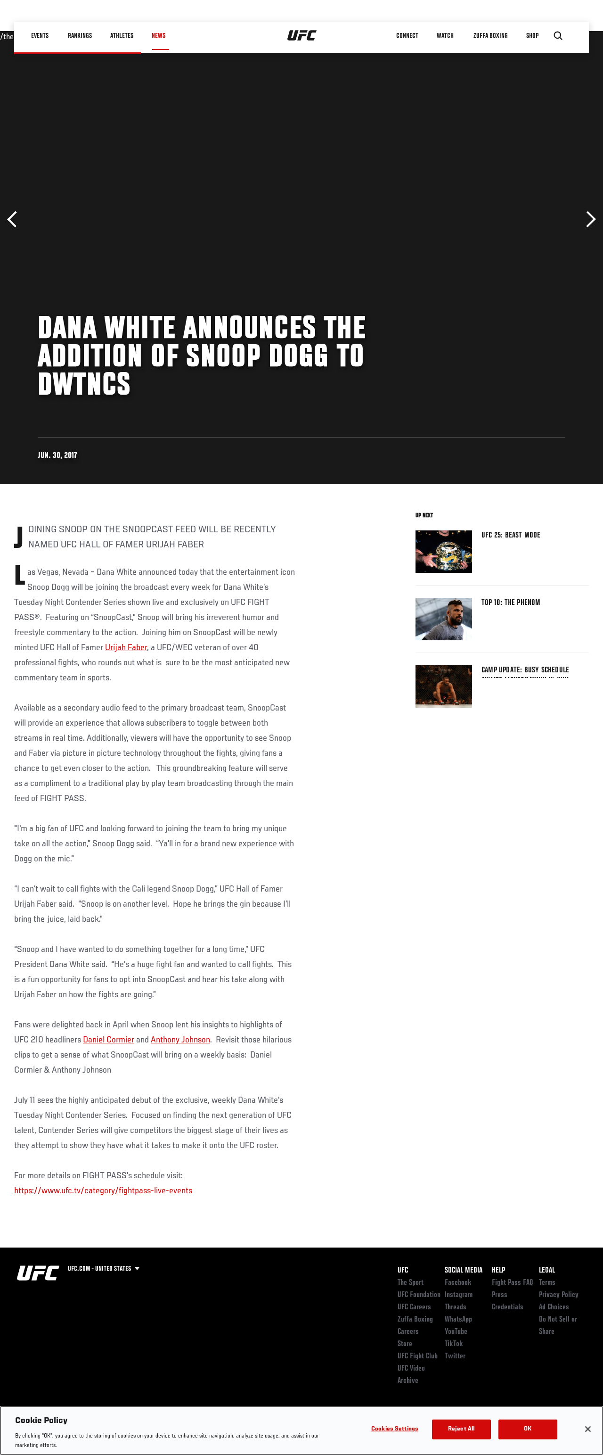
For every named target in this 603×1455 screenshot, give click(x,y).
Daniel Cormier (108, 1040)
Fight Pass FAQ (512, 1283)
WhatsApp (458, 1319)
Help (498, 1270)
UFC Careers (414, 1307)
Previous (15, 219)
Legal (547, 1270)
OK (527, 1429)
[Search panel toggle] (558, 35)
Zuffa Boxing (490, 36)
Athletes (121, 36)
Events (40, 36)
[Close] (588, 1429)
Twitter (455, 1356)
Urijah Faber (126, 648)
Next (587, 219)
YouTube (456, 1332)
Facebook (458, 1283)
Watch (445, 36)
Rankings (80, 36)
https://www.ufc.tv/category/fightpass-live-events (103, 1191)
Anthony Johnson (180, 1040)
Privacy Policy (559, 1295)
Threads (455, 1307)
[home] (302, 36)
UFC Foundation (419, 1295)
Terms (547, 1283)
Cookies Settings (394, 1429)
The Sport (411, 1283)
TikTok (454, 1344)
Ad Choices (554, 1307)
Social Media (463, 1270)
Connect (407, 36)
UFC (403, 1270)
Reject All (461, 1429)
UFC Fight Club (418, 1356)
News (158, 36)
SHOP (532, 36)
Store (405, 1344)
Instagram (459, 1295)
